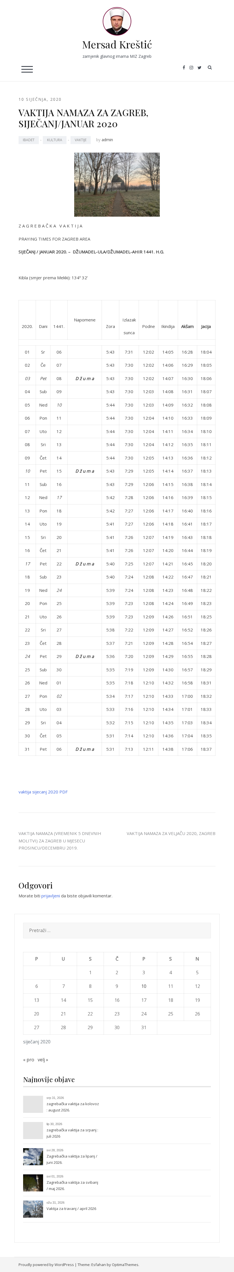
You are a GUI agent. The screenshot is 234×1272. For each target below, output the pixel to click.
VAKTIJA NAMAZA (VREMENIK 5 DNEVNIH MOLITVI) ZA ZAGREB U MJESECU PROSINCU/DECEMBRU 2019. (60, 840)
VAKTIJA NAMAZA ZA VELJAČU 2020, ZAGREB (171, 833)
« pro (28, 1059)
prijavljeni (50, 895)
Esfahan (98, 1264)
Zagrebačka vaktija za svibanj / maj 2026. (72, 1185)
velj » (43, 1059)
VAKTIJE (80, 140)
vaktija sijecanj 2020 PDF (43, 792)
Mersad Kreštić (117, 44)
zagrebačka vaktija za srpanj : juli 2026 (72, 1133)
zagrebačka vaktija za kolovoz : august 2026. (73, 1107)
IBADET (29, 140)
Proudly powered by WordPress (46, 1264)
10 (143, 986)
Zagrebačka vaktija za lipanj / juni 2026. (72, 1159)
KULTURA (54, 140)
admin (107, 139)
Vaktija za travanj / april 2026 (71, 1208)
